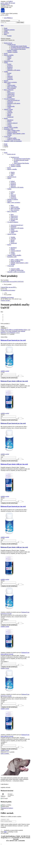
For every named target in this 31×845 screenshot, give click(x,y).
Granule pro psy (15, 157)
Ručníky (13, 264)
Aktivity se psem (11, 234)
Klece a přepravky (12, 211)
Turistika (13, 237)
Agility (12, 232)
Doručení (6, 32)
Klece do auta (14, 219)
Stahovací (13, 186)
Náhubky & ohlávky (12, 199)
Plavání (12, 240)
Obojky (9, 178)
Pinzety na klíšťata (15, 261)
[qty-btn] (17, 376)
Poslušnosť (13, 226)
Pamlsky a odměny (16, 164)
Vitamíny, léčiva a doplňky (14, 255)
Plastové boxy (14, 216)
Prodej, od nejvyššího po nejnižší (9, 329)
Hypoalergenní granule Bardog (22, 158)
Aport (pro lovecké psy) (17, 225)
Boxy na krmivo (15, 210)
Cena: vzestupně (12, 331)
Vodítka (9, 189)
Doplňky (13, 220)
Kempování (14, 243)
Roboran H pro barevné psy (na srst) (13, 340)
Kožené (13, 181)
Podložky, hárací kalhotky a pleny (19, 262)
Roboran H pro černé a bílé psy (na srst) (14, 381)
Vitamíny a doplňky (16, 166)
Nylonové (13, 183)
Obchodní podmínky (9, 29)
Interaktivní (14, 247)
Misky (12, 205)
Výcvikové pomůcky (12, 222)
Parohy (9, 167)
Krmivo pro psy (11, 154)
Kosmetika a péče (12, 256)
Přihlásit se (8, 18)
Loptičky (13, 253)
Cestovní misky (15, 207)
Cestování (13, 238)
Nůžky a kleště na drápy (17, 259)
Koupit (9, 377)
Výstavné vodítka (15, 269)
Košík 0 (11, 1)
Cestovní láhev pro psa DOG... (9, 287)
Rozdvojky (13, 198)
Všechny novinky (6, 300)
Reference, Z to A (15, 332)
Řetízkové (13, 184)
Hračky (9, 244)
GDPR (6, 31)
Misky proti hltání (15, 208)
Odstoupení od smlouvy (7, 808)
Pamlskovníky (14, 231)
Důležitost (4, 328)
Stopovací (13, 195)
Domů (5, 28)
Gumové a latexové (16, 250)
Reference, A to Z (5, 332)
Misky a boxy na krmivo (13, 202)
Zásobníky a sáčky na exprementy (16, 272)
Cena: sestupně (21, 331)
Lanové (13, 252)
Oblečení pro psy (11, 176)
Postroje (9, 201)
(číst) (5, 832)
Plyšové (13, 249)
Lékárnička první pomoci (7, 297)
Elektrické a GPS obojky (17, 187)
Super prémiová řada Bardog (21, 163)
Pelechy (13, 172)
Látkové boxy (14, 217)
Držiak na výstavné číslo (17, 270)
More (6, 34)
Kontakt (9, 35)
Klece (12, 214)
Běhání (12, 241)
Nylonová (13, 196)
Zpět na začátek (5, 753)
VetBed (12, 173)
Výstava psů (10, 265)
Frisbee (12, 229)
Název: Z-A (5, 331)
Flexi (12, 193)
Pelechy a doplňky (12, 169)
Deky (12, 175)
